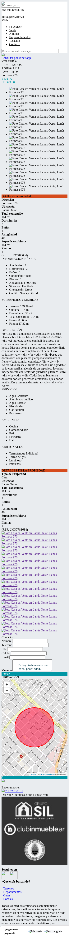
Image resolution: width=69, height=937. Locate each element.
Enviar (6, 673)
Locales (8, 898)
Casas (6, 895)
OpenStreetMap (47, 774)
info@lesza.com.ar (13, 16)
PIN (4, 649)
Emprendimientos (19, 37)
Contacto (14, 44)
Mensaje (7, 670)
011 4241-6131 (14, 791)
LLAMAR (15, 26)
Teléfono (7, 645)
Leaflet (33, 774)
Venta (12, 30)
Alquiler (14, 33)
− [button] (7, 690)
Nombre (7, 641)
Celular (6, 653)
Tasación (14, 40)
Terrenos (8, 888)
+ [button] (7, 684)
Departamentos (12, 892)
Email (5, 657)
